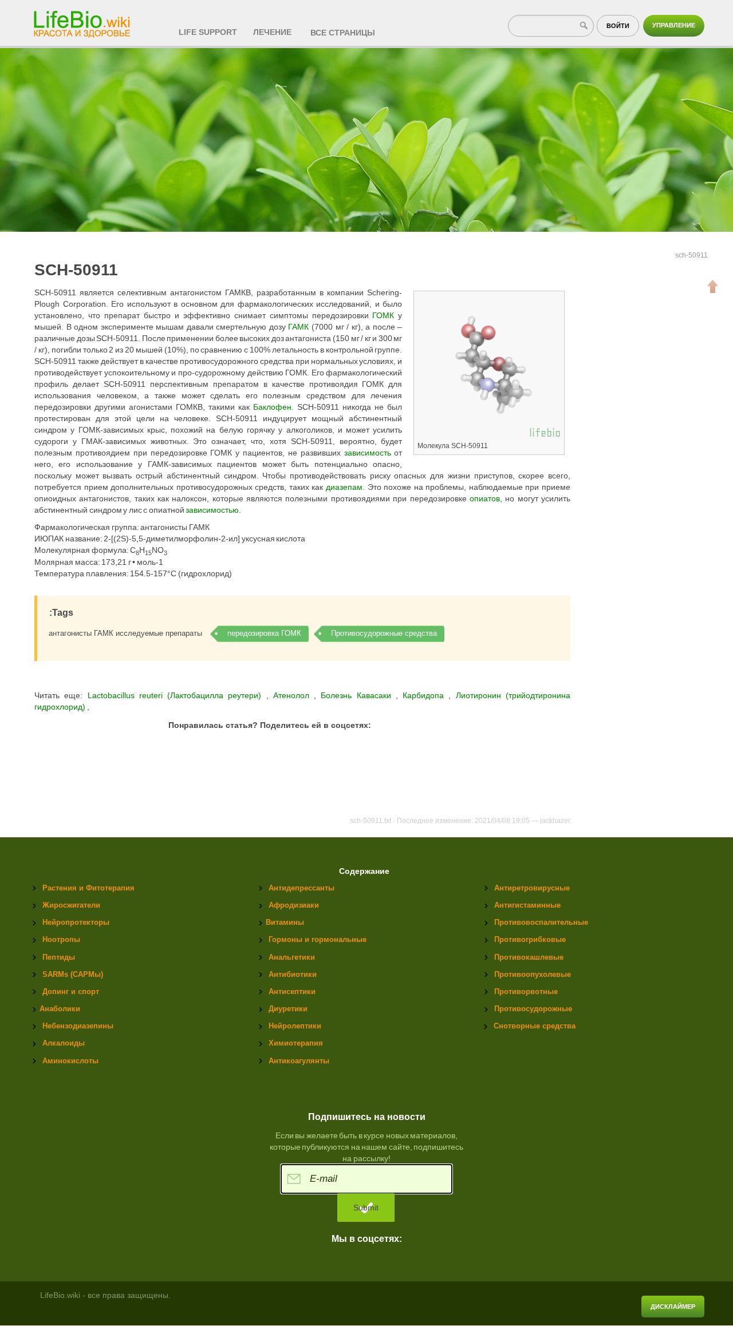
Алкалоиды (63, 1043)
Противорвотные (526, 991)
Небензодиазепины (77, 1026)
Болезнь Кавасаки (358, 695)
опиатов (485, 498)
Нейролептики (295, 1026)
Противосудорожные (533, 1008)
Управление (673, 25)
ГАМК (298, 326)
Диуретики (288, 1008)
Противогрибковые (530, 939)
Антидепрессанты (301, 888)
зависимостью (212, 509)
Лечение (272, 32)
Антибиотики (293, 974)
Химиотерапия (296, 1043)
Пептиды (58, 957)
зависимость (367, 452)
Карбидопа (425, 695)
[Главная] (83, 20)
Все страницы (342, 32)
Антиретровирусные (532, 888)
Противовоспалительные (541, 922)
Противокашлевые (528, 957)
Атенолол (293, 695)
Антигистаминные (527, 905)
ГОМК (383, 315)
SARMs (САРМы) (72, 974)
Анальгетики (292, 957)
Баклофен (272, 406)
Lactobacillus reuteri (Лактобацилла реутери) (174, 695)
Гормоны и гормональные (317, 939)
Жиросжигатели (71, 905)
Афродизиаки (294, 905)
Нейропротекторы (75, 922)
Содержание (364, 871)
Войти (617, 25)
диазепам (344, 487)
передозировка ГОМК (264, 633)
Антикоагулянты (299, 1060)
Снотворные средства (535, 1026)
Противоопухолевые (532, 974)
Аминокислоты (70, 1060)
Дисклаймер (673, 1306)
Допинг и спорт (70, 991)
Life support (208, 32)
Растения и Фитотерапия (88, 888)
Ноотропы (61, 939)
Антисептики (292, 991)
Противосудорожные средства (384, 633)
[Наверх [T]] (713, 286)
